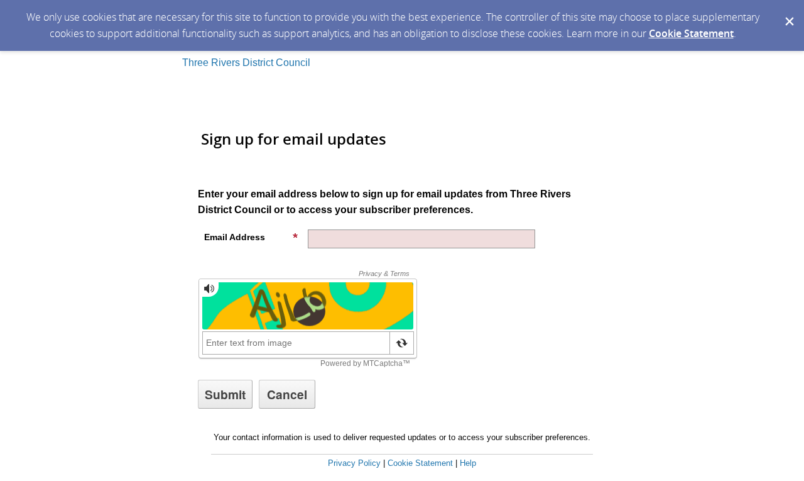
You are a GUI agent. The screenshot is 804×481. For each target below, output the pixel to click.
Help (468, 463)
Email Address (234, 237)
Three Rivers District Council (246, 62)
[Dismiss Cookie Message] (788, 12)
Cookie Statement (691, 33)
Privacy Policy (354, 463)
